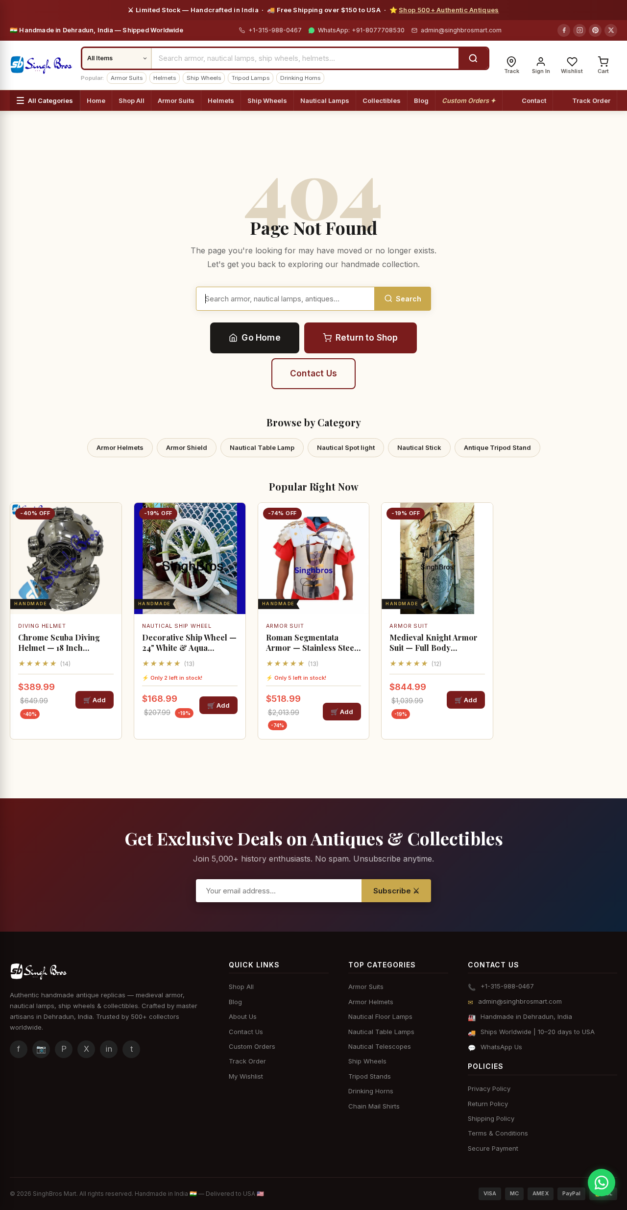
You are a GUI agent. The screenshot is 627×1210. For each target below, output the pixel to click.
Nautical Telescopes (379, 1046)
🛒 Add (94, 700)
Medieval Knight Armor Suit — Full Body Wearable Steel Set (433, 643)
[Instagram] (579, 30)
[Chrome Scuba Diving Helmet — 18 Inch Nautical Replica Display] (65, 558)
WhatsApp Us (501, 1047)
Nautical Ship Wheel (177, 625)
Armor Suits (127, 77)
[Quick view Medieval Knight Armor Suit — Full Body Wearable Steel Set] (482, 543)
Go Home (260, 338)
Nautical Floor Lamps (380, 1016)
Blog (421, 100)
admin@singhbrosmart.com (461, 30)
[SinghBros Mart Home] (41, 65)
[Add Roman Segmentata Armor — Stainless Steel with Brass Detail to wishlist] (358, 518)
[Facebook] (563, 30)
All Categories (50, 100)
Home (96, 100)
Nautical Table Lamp (262, 447)
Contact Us (313, 373)
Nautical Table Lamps (381, 1032)
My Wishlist (246, 1076)
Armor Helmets (120, 447)
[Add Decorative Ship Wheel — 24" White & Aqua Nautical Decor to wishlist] (234, 518)
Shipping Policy (491, 1118)
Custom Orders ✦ (469, 100)
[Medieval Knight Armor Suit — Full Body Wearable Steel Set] (437, 558)
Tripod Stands (369, 1076)
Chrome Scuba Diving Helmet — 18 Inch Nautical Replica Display (64, 643)
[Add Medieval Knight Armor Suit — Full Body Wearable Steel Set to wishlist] (482, 518)
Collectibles (381, 100)
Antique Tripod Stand (497, 447)
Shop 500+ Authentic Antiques (449, 10)
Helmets (164, 77)
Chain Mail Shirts (374, 1106)
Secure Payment (493, 1148)
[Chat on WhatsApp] (601, 1182)
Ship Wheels (204, 77)
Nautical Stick (419, 447)
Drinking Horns (300, 77)
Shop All (132, 100)
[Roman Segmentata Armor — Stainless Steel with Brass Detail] (313, 558)
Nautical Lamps (324, 100)
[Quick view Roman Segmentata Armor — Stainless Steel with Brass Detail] (358, 543)
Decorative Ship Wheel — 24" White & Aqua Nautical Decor (189, 643)
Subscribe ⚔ (396, 890)
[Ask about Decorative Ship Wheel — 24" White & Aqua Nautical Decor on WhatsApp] (234, 567)
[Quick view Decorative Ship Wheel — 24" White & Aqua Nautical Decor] (234, 543)
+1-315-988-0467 (274, 30)
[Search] (473, 58)
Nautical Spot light (346, 447)
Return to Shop (367, 338)
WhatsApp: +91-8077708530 (360, 30)
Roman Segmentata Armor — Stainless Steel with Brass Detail (311, 643)
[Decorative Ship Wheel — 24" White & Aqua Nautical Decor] (189, 558)
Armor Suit (285, 625)
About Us (243, 1016)
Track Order (591, 100)
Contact (534, 100)
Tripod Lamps (250, 77)
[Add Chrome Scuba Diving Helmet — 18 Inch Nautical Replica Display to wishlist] (110, 518)
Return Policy (488, 1104)
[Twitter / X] (610, 30)
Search (408, 299)
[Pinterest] (595, 30)
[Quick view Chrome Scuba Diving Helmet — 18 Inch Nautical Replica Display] (110, 543)
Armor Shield (186, 447)
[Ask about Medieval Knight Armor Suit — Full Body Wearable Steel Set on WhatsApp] (482, 567)
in (109, 1049)
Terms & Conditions (498, 1133)
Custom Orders (252, 1046)
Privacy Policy (489, 1088)
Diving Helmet (42, 625)
